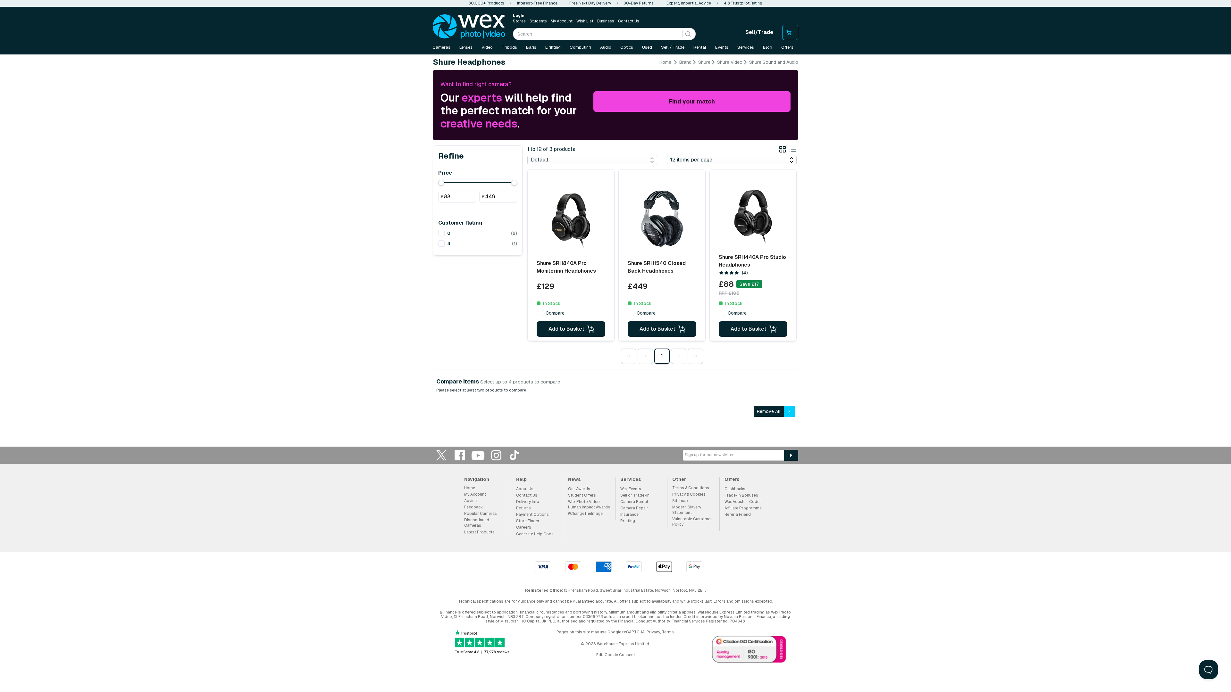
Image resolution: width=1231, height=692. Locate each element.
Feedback (473, 507)
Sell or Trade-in (634, 495)
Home (665, 62)
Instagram (496, 455)
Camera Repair (634, 508)
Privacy (653, 632)
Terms (668, 632)
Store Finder (528, 521)
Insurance (629, 514)
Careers (523, 527)
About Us (524, 489)
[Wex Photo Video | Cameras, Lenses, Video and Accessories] (469, 26)
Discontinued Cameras (476, 523)
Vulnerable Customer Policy (692, 522)
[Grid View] (782, 150)
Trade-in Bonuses (741, 495)
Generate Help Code (535, 534)
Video (487, 47)
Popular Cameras (480, 513)
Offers (787, 47)
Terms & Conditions (690, 488)
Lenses (466, 47)
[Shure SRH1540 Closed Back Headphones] (662, 219)
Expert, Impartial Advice (688, 3)
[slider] (441, 182)
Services (745, 47)
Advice (470, 500)
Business (605, 21)
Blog (767, 47)
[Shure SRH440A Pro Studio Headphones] (753, 214)
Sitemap (680, 500)
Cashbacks (734, 489)
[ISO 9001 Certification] (749, 650)
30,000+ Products (486, 3)
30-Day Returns (639, 3)
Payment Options (532, 514)
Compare (555, 313)
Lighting (553, 47)
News (574, 479)
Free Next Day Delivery (590, 3)
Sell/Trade (759, 32)
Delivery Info (527, 501)
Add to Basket (566, 329)
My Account (562, 21)
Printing (627, 521)
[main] (615, 242)
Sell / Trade (672, 47)
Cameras (441, 47)
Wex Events (630, 489)
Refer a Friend (737, 514)
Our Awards (579, 489)
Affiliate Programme (743, 508)
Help (521, 479)
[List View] (793, 150)
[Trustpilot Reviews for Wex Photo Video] (482, 642)
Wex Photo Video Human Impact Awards (589, 504)
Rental (699, 47)
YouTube (478, 455)
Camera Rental (634, 501)
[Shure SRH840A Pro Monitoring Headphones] (571, 219)
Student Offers (582, 495)
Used (647, 47)
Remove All (769, 411)
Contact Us (628, 21)
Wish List (584, 21)
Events (721, 47)
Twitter (441, 455)
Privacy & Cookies (689, 494)
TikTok (515, 455)
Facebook (460, 455)
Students (538, 21)
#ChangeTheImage (585, 513)
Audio (605, 47)
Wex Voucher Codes (743, 501)
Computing (580, 47)
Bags (531, 47)
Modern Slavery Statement (686, 510)
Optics (626, 47)
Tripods (509, 47)
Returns (523, 508)
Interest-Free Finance (537, 3)
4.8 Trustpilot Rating (743, 3)
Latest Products (479, 532)
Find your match (692, 101)
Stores (519, 21)
